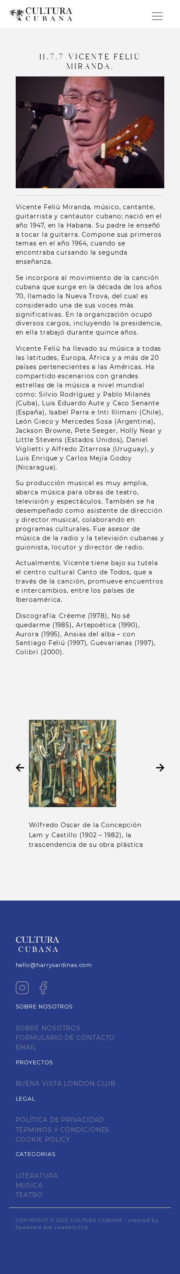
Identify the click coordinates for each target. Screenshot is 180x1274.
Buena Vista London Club (66, 1083)
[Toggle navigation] (157, 16)
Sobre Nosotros (48, 1028)
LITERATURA (37, 1175)
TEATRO (29, 1194)
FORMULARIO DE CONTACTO (65, 1037)
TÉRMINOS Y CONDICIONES (63, 1129)
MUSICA (29, 1185)
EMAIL (26, 1047)
